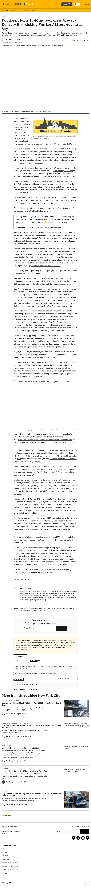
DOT (53, 608)
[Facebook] (78, 838)
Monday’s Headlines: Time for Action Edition (20, 748)
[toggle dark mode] (77, 4)
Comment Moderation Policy (10, 866)
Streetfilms (26, 10)
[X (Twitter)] (73, 838)
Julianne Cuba (14, 39)
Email (34, 628)
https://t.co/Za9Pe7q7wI (57, 222)
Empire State (15, 10)
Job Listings (5, 873)
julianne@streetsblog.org (38, 600)
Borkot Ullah (43, 200)
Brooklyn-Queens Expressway (10, 700)
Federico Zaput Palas (56, 200)
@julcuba (73, 597)
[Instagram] (87, 838)
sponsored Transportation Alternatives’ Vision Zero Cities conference (45, 440)
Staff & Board (6, 859)
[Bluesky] (83, 838)
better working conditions (63, 171)
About (3, 848)
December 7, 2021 (60, 227)
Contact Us (5, 855)
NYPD (59, 608)
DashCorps (73, 149)
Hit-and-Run (5, 768)
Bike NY (4, 16)
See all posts (7, 815)
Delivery (47, 608)
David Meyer (10, 761)
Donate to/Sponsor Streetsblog (10, 862)
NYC (7, 10)
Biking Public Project (35, 608)
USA (3, 10)
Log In (65, 4)
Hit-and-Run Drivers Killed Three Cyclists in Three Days (25, 771)
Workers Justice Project (40, 610)
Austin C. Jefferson (12, 736)
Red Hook (4, 791)
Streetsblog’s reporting (42, 537)
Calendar (4, 852)
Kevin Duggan (10, 714)
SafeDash (28, 241)
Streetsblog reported (55, 488)
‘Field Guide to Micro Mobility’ (10, 870)
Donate (34, 10)
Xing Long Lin (21, 203)
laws (19, 459)
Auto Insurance (24, 723)
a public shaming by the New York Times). (45, 266)
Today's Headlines (7, 745)
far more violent (33, 529)
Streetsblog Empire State (10, 723)
